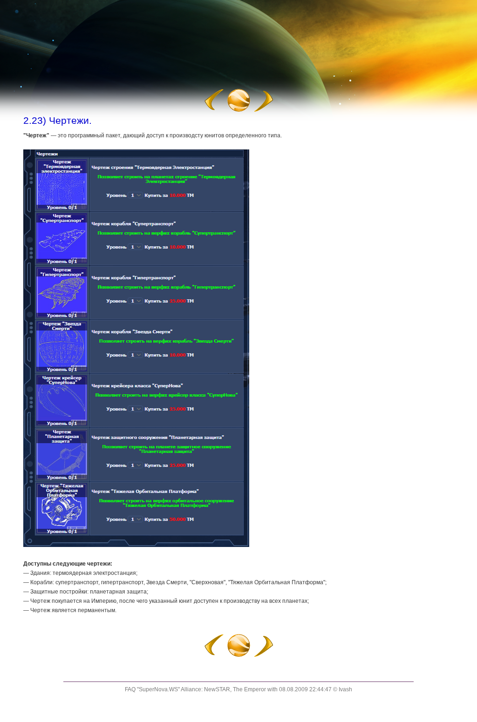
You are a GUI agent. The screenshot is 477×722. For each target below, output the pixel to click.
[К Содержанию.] (239, 110)
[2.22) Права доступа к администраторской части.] (213, 110)
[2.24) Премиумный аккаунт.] (264, 110)
